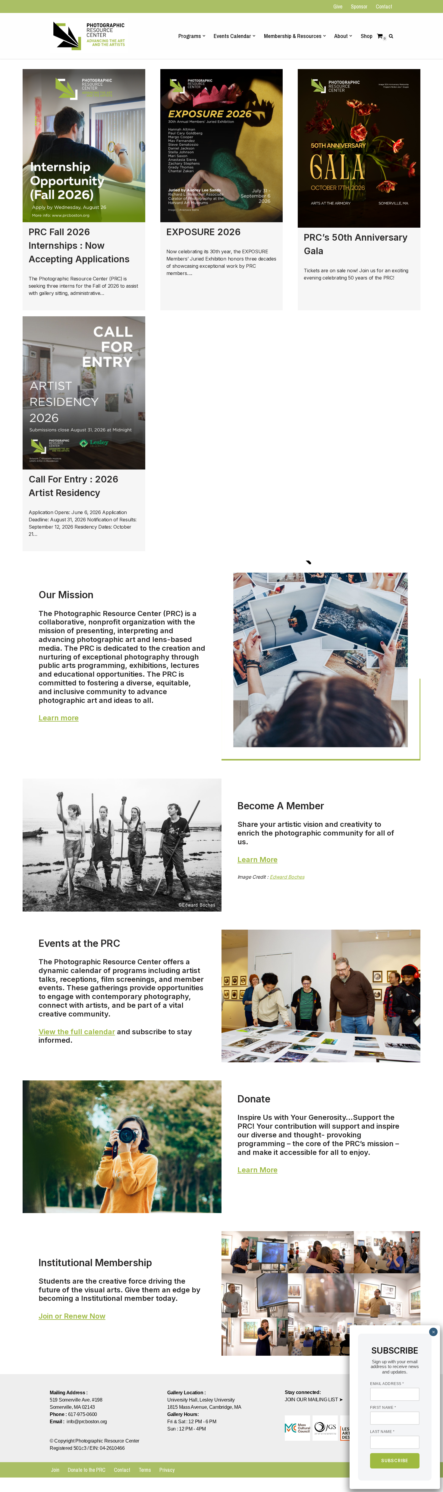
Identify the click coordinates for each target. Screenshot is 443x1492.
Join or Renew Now (72, 1316)
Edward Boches (287, 877)
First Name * (383, 1408)
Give (337, 6)
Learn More (257, 859)
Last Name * (382, 1432)
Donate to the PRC (86, 1469)
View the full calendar (77, 1031)
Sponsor (359, 6)
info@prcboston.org (87, 1421)
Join (55, 1469)
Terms (145, 1469)
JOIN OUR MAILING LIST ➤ (314, 1399)
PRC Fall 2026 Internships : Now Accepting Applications (79, 245)
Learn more (59, 717)
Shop (366, 36)
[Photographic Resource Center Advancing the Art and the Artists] (89, 35)
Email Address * (387, 1384)
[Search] (391, 36)
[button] (204, 35)
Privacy (166, 1469)
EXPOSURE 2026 (203, 231)
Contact (384, 6)
